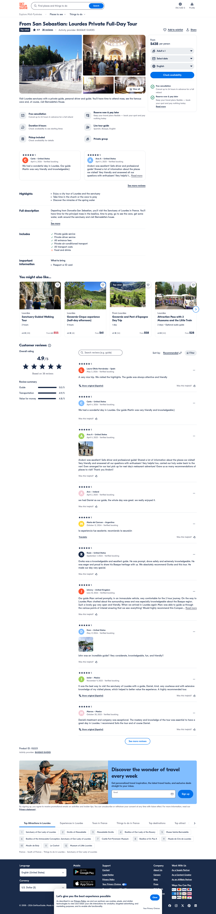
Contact (106, 870)
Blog (156, 879)
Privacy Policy (108, 879)
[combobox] (60, 6)
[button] (43, 30)
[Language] (180, 4)
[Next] (196, 309)
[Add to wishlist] (57, 285)
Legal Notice (108, 875)
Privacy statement (27, 809)
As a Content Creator (181, 875)
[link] (40, 309)
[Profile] (192, 4)
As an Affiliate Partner (182, 879)
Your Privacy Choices (112, 884)
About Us (158, 870)
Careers (157, 875)
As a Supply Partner (181, 870)
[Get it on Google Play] (84, 872)
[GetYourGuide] (23, 6)
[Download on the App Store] (84, 884)
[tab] (37, 823)
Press (156, 884)
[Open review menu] (194, 370)
